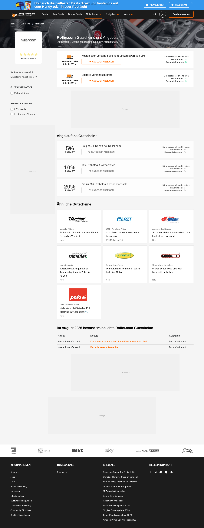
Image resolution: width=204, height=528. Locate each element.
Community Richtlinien (21, 510)
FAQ (12, 481)
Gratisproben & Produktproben (117, 486)
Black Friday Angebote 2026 (116, 505)
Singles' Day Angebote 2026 (116, 510)
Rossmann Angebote (113, 501)
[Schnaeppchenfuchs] (23, 14)
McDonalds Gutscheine (114, 491)
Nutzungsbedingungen (21, 501)
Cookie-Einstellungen (20, 515)
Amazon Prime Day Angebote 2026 (119, 520)
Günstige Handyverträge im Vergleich (120, 477)
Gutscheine (25, 24)
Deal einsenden (181, 14)
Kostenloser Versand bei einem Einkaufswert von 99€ (118, 341)
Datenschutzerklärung (20, 505)
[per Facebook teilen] (150, 472)
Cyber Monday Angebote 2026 (117, 515)
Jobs (12, 477)
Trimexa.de (62, 472)
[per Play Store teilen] (166, 472)
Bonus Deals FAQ (18, 486)
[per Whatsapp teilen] (155, 472)
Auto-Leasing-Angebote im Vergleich (120, 481)
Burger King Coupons (113, 496)
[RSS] (171, 472)
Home (12, 24)
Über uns (14, 472)
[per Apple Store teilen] (160, 472)
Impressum (15, 491)
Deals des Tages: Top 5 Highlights (119, 472)
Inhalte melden (17, 496)
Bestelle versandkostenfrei (104, 347)
